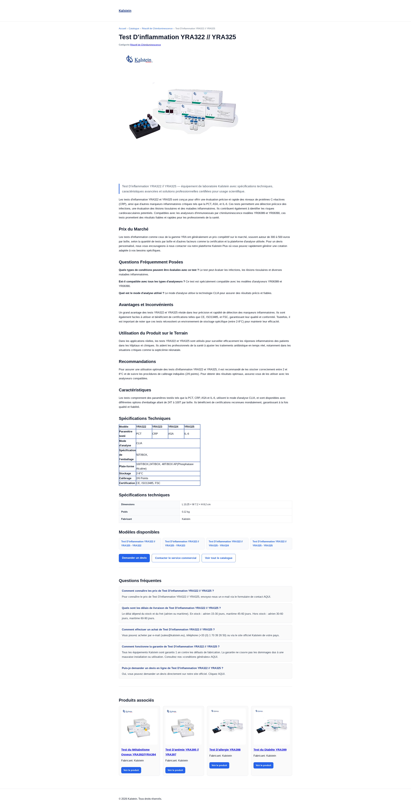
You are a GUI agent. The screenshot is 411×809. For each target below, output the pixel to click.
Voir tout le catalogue (218, 558)
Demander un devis (134, 557)
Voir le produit (131, 770)
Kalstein (125, 10)
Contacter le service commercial (175, 558)
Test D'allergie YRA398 (224, 749)
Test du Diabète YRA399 (270, 749)
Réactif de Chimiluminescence (145, 44)
